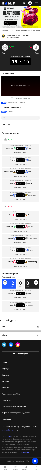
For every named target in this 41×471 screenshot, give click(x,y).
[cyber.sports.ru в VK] (11, 345)
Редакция (5, 369)
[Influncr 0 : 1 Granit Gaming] (8, 206)
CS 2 (12, 30)
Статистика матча (20, 153)
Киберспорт (5, 30)
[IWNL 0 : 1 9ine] (12, 46)
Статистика (12, 103)
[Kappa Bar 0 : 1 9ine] (13, 46)
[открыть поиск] (24, 3)
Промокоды (6, 419)
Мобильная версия (20, 354)
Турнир (22, 103)
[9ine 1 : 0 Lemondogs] (9, 46)
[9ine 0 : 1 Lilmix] (10, 47)
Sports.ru (7, 436)
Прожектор (6, 400)
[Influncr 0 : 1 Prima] (31, 47)
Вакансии (5, 381)
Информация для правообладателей (16, 413)
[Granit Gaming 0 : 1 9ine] (11, 46)
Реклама (5, 388)
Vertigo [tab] (11, 111)
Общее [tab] (4, 111)
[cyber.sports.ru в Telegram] (4, 345)
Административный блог (11, 394)
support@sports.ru (8, 430)
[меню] (36, 3)
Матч (4, 103)
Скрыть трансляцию (22, 98)
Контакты (5, 375)
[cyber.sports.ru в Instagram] (18, 345)
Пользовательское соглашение (14, 406)
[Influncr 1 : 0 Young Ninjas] (29, 46)
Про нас (5, 362)
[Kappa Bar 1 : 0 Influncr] (30, 47)
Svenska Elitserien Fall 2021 (23, 30)
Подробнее (25, 452)
